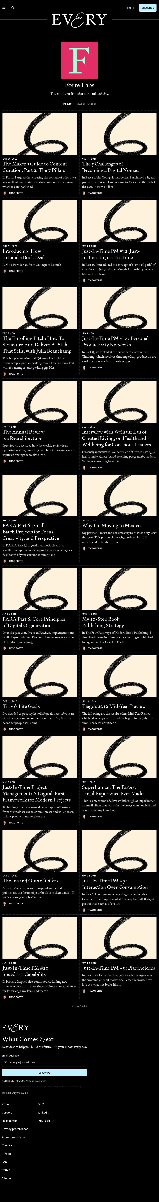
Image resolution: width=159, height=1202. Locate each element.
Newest (80, 103)
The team (8, 1145)
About (6, 1104)
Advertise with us (13, 1137)
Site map (7, 1178)
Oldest (92, 103)
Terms (6, 1170)
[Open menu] (3, 7)
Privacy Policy (52, 1086)
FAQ (4, 1162)
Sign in (131, 7)
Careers (7, 1112)
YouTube (44, 1121)
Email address (10, 1055)
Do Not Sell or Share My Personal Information (24, 1081)
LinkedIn (43, 1112)
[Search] (12, 7)
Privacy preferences (15, 1129)
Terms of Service (69, 1086)
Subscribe (147, 7)
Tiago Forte (16, 193)
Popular (68, 103)
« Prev (75, 1005)
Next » (83, 1005)
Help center (9, 1121)
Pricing (6, 1153)
